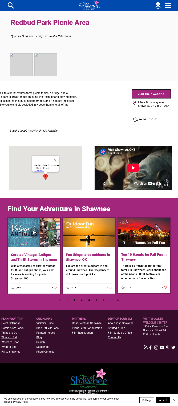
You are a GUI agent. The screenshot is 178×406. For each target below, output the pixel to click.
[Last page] (118, 300)
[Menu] (10, 5)
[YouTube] (162, 347)
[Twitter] (173, 347)
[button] (167, 5)
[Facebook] (150, 347)
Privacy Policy (20, 401)
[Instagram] (156, 347)
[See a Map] (158, 5)
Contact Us (114, 337)
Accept (163, 400)
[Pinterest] (167, 347)
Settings (146, 400)
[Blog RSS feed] (146, 347)
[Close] (174, 400)
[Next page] (111, 300)
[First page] (60, 300)
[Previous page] (67, 300)
